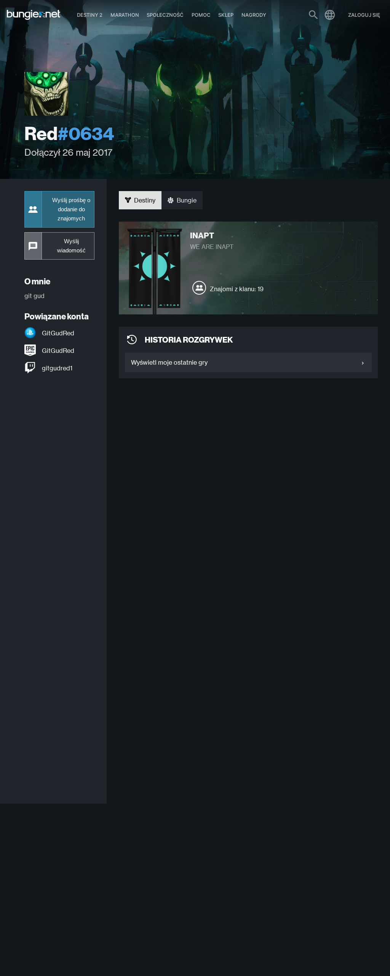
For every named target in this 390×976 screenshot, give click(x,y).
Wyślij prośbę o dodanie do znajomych (71, 209)
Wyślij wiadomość (71, 246)
